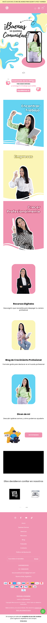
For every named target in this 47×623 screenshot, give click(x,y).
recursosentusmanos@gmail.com (23, 573)
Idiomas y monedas (23, 596)
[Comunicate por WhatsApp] (42, 611)
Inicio (23, 523)
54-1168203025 (23, 569)
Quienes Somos (23, 527)
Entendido (23, 621)
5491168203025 (23, 565)
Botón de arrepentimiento (23, 610)
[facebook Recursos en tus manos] (21, 518)
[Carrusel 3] (23, 225)
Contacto (23, 548)
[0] (42, 9)
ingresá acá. (38, 608)
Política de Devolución (23, 552)
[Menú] (35, 8)
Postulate (23, 544)
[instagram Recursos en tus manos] (15, 518)
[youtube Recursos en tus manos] (26, 518)
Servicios (24, 531)
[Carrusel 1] (23, 85)
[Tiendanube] (23, 600)
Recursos (23, 536)
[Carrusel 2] (23, 174)
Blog (23, 540)
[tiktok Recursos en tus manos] (32, 518)
